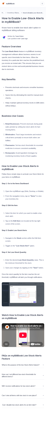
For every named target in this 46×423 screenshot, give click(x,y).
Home (3, 13)
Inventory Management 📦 (13, 13)
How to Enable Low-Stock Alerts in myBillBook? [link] (33, 13)
